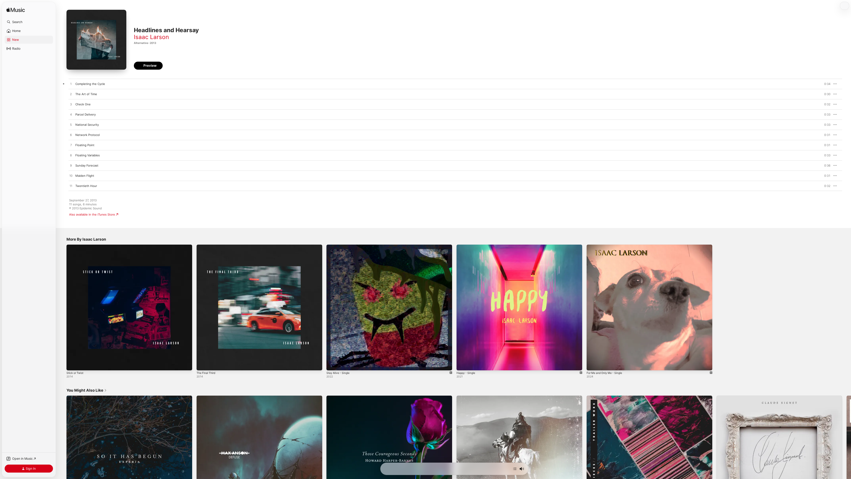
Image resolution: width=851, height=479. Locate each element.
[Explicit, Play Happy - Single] (462, 364)
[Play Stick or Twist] (72, 364)
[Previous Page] (62, 458)
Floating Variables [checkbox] (87, 155)
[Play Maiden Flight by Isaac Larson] (70, 176)
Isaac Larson (151, 36)
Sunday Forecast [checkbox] (86, 165)
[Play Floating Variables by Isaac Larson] (70, 155)
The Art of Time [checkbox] (86, 94)
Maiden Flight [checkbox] (84, 175)
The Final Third (207, 246)
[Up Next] (514, 469)
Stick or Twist (75, 246)
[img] (15, 10)
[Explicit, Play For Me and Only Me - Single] (592, 364)
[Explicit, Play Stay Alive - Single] (332, 364)
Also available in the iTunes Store (92, 214)
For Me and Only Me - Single (606, 246)
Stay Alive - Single (338, 246)
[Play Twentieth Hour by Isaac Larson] (70, 186)
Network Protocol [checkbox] (87, 135)
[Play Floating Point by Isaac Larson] (70, 145)
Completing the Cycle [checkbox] (90, 84)
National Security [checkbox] (87, 124)
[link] (86, 390)
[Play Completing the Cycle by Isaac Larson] (70, 84)
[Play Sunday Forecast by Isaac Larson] (70, 166)
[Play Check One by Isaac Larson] (70, 104)
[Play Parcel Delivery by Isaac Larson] (70, 115)
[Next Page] (846, 458)
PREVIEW (825, 83)
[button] (29, 22)
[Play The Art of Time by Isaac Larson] (70, 94)
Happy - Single (467, 246)
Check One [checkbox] (83, 104)
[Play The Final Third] (202, 364)
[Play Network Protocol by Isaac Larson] (70, 135)
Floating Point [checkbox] (84, 145)
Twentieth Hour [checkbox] (86, 186)
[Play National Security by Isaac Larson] (70, 125)
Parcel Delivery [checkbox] (85, 114)
